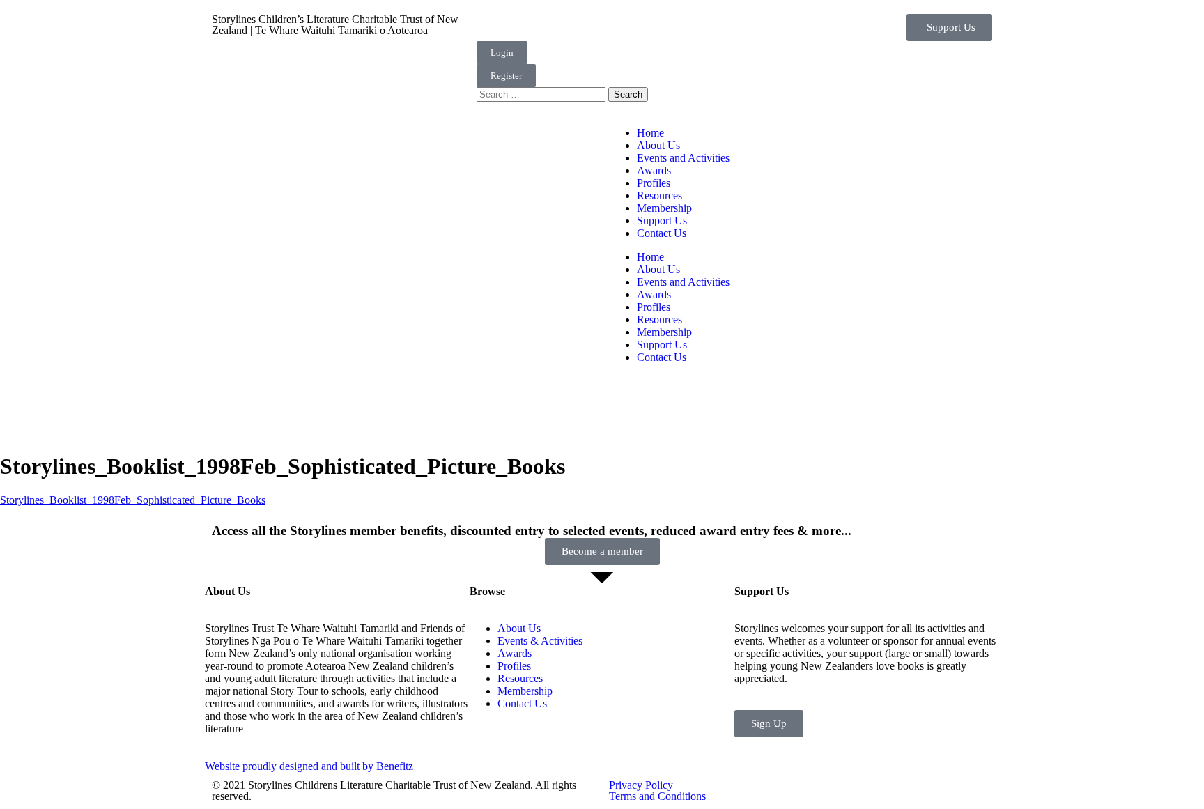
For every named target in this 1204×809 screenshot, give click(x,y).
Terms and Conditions (657, 796)
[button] (949, 27)
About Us (658, 145)
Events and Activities (683, 158)
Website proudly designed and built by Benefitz (309, 766)
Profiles (653, 183)
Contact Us (661, 233)
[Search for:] (542, 94)
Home (650, 133)
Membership (664, 208)
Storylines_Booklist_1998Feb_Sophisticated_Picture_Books (132, 500)
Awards (654, 170)
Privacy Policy (641, 785)
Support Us (662, 220)
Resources (659, 195)
